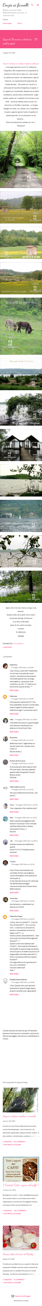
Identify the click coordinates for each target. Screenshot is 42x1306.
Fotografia (18, 644)
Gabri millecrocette (17, 787)
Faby (11, 719)
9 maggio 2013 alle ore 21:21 (22, 740)
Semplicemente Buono (18, 979)
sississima (14, 898)
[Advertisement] (21, 1059)
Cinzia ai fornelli (16, 4)
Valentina (13, 665)
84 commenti (19, 1142)
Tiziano (13, 862)
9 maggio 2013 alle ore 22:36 (27, 805)
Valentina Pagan (16, 916)
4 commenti (19, 1280)
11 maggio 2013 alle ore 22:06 (23, 982)
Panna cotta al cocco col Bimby (18, 1254)
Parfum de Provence (17, 761)
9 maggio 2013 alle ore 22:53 (26, 818)
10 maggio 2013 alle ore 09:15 (26, 841)
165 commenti (20, 1211)
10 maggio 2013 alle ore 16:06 (23, 901)
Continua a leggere (12, 1145)
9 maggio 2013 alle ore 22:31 (22, 789)
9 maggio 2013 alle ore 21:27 (22, 763)
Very (11, 818)
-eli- (11, 841)
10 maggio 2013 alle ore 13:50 (23, 864)
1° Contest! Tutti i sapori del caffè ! (21, 1185)
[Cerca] (32, 4)
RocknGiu (13, 737)
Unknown (13, 696)
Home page (7, 23)
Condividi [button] (7, 647)
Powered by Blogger (22, 1296)
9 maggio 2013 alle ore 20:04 (22, 667)
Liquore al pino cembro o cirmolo (19, 1116)
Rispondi (14, 690)
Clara (12, 805)
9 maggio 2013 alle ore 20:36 (26, 719)
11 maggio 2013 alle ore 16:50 (23, 919)
